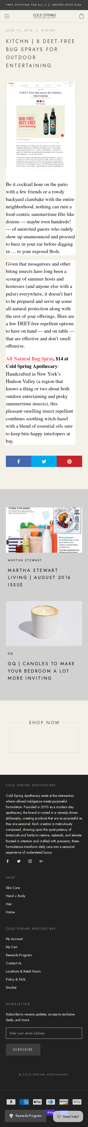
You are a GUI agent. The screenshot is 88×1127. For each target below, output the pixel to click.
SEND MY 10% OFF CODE (44, 583)
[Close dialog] (84, 528)
